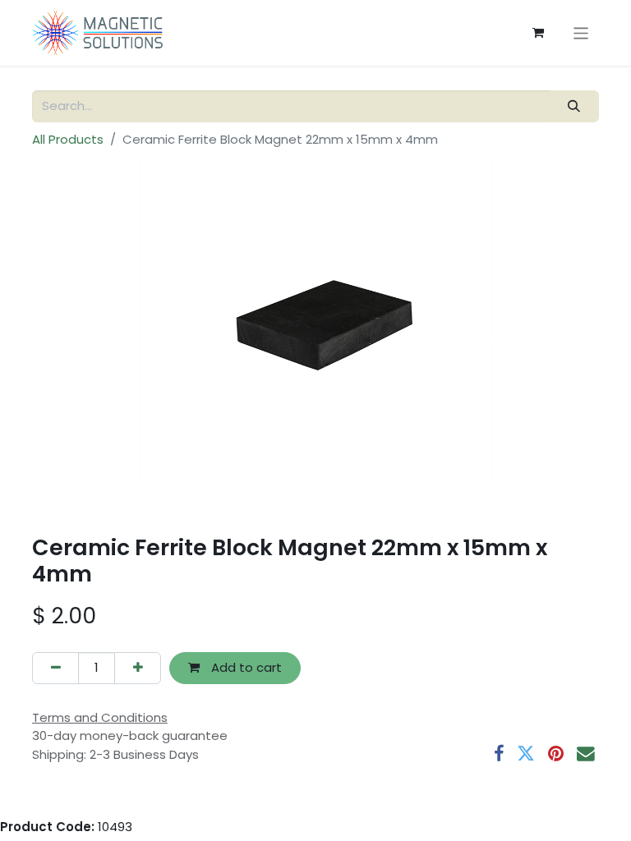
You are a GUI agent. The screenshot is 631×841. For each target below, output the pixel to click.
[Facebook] (499, 754)
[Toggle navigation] (581, 32)
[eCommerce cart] (538, 32)
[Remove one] (55, 668)
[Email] (586, 754)
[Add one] (137, 668)
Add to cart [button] (245, 667)
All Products (68, 139)
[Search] (574, 106)
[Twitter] (526, 754)
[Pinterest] (556, 754)
